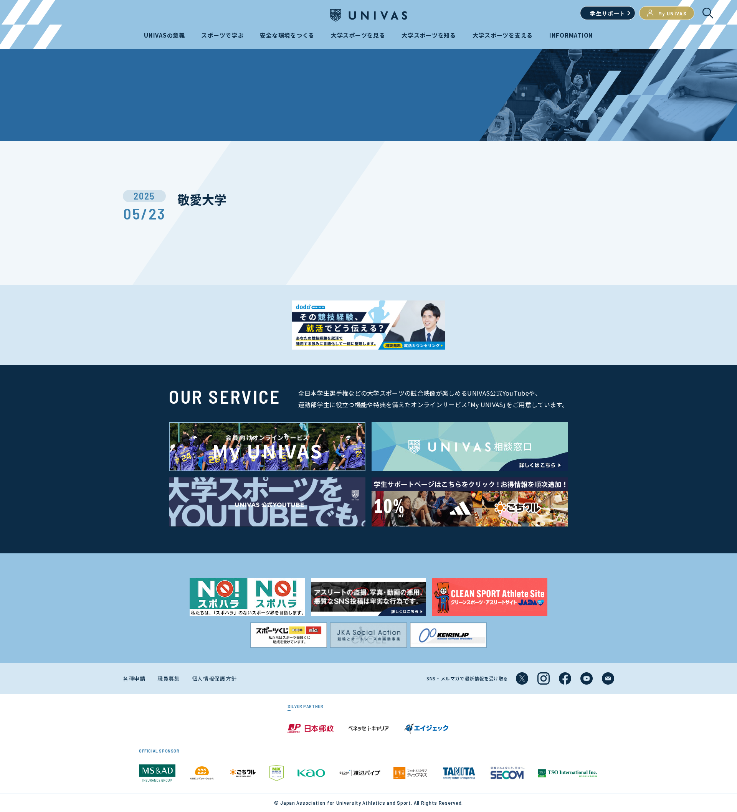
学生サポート (607, 13)
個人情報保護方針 (214, 678)
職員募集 (168, 678)
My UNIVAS (672, 13)
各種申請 (134, 678)
